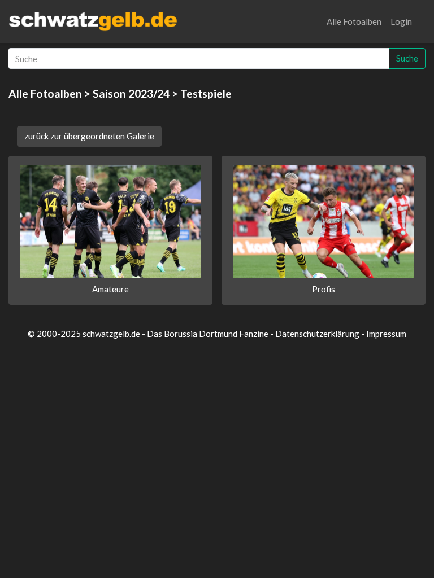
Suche (407, 58)
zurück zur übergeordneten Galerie (89, 136)
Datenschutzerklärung (317, 334)
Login (401, 21)
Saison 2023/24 (131, 93)
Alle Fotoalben (354, 21)
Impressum (386, 334)
